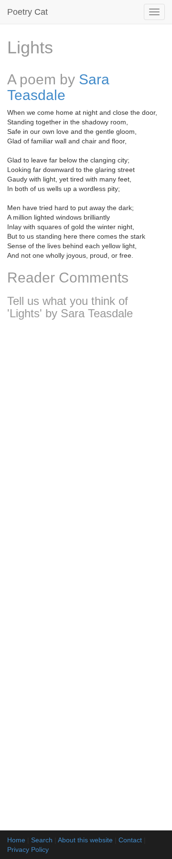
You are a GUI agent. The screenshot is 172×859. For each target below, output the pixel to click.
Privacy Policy (28, 849)
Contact (130, 840)
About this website (85, 840)
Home (16, 840)
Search (42, 840)
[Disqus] (86, 453)
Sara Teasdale (58, 87)
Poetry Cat (27, 12)
